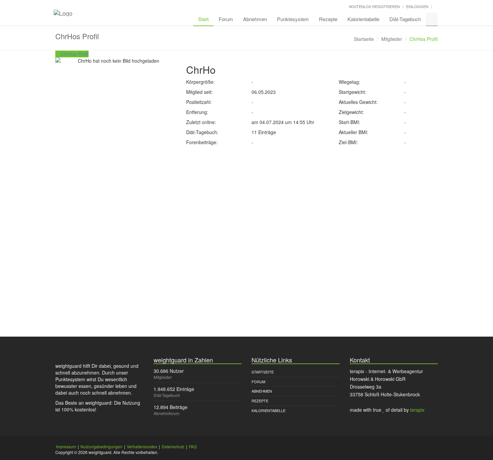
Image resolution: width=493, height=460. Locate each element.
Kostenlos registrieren (374, 6)
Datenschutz (173, 446)
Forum (226, 18)
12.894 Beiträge (170, 407)
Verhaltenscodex (142, 446)
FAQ (193, 446)
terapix (417, 409)
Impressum (66, 446)
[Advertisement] (246, 196)
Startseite (364, 39)
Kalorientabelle (363, 18)
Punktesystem (293, 18)
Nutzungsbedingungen (101, 446)
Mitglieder (391, 39)
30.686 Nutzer (169, 370)
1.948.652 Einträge (174, 389)
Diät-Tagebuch (405, 18)
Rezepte (328, 18)
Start (203, 18)
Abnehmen (255, 18)
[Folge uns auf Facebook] (436, 6)
